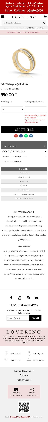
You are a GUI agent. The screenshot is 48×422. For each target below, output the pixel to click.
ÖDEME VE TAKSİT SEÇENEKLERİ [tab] (14, 156)
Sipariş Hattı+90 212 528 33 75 (16, 394)
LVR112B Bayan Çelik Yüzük (35, 28)
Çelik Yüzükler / (21, 28)
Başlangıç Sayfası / (10, 28)
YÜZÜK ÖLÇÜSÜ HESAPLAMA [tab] (13, 151)
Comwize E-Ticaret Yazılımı (18, 417)
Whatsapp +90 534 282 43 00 (32, 394)
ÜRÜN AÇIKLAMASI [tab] (9, 146)
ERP (28, 417)
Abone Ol (35, 318)
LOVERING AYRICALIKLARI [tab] (12, 162)
